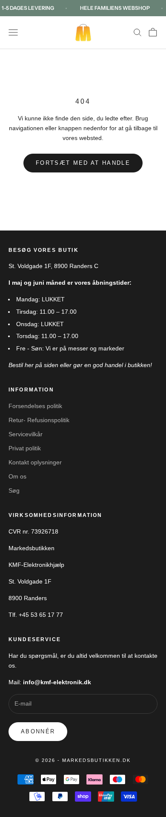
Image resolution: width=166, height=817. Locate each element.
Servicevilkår (26, 434)
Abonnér (38, 731)
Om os (17, 476)
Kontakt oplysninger (35, 462)
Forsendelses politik (35, 406)
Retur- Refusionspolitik (39, 420)
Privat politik (25, 448)
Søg (14, 490)
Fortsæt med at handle (83, 163)
